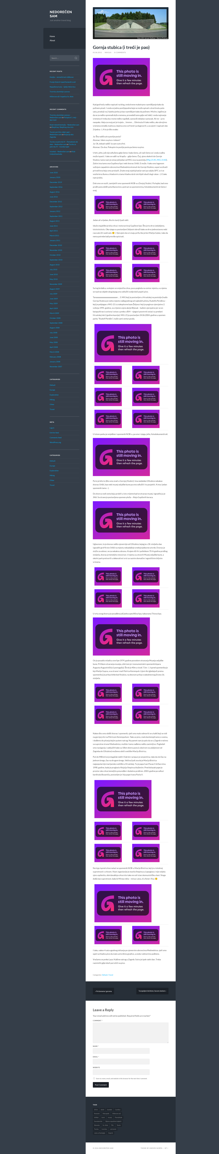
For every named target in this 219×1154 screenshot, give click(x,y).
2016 (96, 1110)
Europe (52, 390)
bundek (109, 1110)
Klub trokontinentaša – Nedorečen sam (64, 125)
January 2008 (55, 362)
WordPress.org (55, 442)
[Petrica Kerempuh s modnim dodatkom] (146, 723)
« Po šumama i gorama (103, 991)
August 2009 (55, 289)
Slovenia (97, 1125)
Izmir (103, 1117)
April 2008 (54, 347)
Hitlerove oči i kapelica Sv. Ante (61, 96)
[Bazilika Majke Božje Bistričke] (122, 817)
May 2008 (54, 342)
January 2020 (55, 177)
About (52, 40)
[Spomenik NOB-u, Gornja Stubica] (121, 475)
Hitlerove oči (116, 1113)
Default (52, 385)
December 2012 (56, 202)
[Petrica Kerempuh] (108, 723)
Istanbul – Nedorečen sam (59, 151)
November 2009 (56, 284)
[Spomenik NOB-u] (122, 921)
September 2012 (56, 206)
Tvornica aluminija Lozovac (60, 92)
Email (96, 1057)
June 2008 (54, 337)
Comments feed (55, 437)
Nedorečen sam (106, 1148)
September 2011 (56, 216)
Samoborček (98, 1121)
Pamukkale (118, 1117)
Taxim (119, 1125)
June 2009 (54, 299)
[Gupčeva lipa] (108, 259)
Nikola (108, 52)
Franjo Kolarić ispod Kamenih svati (63, 82)
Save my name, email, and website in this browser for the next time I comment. (121, 1078)
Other (52, 404)
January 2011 (55, 240)
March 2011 (54, 235)
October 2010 (55, 255)
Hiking (52, 400)
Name (96, 1046)
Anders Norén (155, 1148)
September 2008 (56, 323)
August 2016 (55, 192)
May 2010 (54, 279)
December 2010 (56, 245)
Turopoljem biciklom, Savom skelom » (152, 991)
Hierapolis (106, 1113)
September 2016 (56, 187)
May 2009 (54, 303)
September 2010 (56, 260)
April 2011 (54, 231)
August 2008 (55, 328)
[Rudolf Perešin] (122, 361)
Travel (52, 409)
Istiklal (96, 1117)
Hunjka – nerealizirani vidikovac (62, 77)
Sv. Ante (105, 1125)
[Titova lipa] (121, 654)
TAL (112, 1125)
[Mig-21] (108, 383)
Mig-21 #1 (151, 160)
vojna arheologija (99, 1133)
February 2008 (55, 357)
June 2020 (54, 172)
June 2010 (54, 274)
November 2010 (56, 250)
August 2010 (55, 265)
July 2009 (53, 294)
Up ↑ (166, 1148)
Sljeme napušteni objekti (113, 1121)
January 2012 (55, 211)
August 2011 (55, 221)
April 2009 (54, 308)
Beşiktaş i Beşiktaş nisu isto (62, 127)
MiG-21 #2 (161, 160)
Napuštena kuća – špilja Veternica (62, 87)
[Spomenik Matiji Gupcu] (108, 701)
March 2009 (54, 313)
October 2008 (55, 318)
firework (97, 1113)
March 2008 (54, 352)
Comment (98, 1020)
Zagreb (110, 1133)
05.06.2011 (97, 52)
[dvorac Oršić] (108, 585)
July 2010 (53, 269)
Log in (52, 428)
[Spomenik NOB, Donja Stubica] (108, 213)
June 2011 (54, 226)
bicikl (102, 1110)
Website (96, 1067)
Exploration (54, 395)
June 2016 (54, 197)
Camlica (117, 1110)
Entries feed (54, 433)
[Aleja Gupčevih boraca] (121, 538)
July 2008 (53, 333)
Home (52, 36)
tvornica (104, 1129)
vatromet (113, 1129)
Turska (96, 1129)
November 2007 (56, 366)
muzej (110, 1117)
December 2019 (56, 182)
